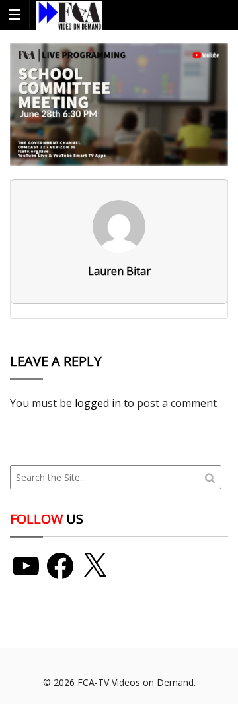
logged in (98, 403)
